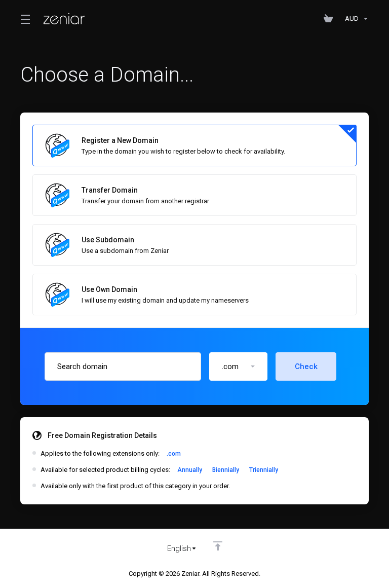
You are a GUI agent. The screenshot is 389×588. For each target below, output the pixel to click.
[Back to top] (217, 546)
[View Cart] (330, 19)
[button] (238, 366)
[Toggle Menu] (24, 18)
